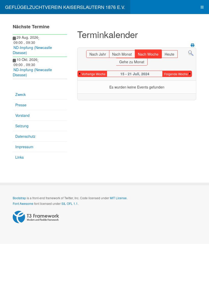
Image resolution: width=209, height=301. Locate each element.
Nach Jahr (97, 54)
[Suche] (190, 52)
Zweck (20, 94)
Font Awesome (23, 203)
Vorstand (22, 115)
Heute (169, 54)
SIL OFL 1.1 (69, 203)
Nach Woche (148, 54)
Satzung (22, 125)
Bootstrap (19, 198)
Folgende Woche (176, 74)
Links (19, 157)
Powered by (36, 217)
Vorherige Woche (94, 74)
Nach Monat (122, 54)
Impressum (24, 146)
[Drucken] (193, 44)
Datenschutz (25, 136)
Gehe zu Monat (131, 61)
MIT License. (118, 198)
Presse (21, 104)
